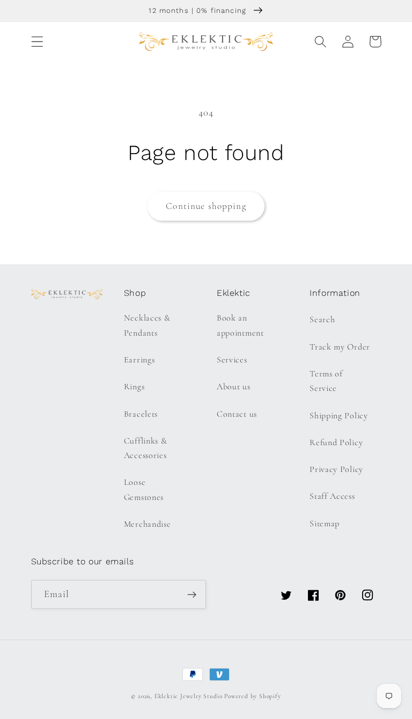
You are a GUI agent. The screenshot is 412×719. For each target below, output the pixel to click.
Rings (134, 386)
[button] (37, 41)
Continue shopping (206, 206)
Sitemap (325, 523)
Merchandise (147, 524)
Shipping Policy (338, 415)
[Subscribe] (191, 594)
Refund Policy (336, 442)
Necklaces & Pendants (147, 325)
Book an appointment (240, 325)
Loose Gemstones (144, 489)
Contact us (237, 414)
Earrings (139, 359)
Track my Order (340, 347)
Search (322, 319)
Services (232, 359)
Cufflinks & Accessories (145, 448)
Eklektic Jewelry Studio (188, 696)
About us (234, 386)
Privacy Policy (336, 469)
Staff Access (332, 496)
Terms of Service (326, 381)
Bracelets (141, 414)
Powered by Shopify (252, 696)
